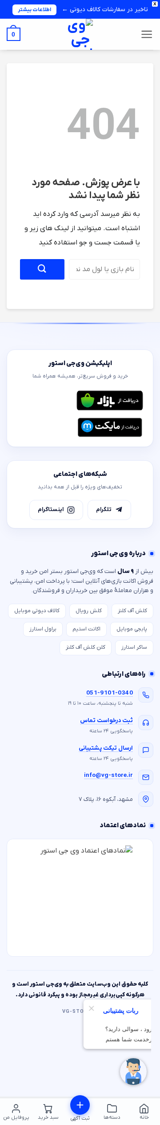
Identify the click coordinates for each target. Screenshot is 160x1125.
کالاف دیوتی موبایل (37, 610)
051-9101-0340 (109, 693)
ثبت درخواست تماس (106, 720)
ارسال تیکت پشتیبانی (106, 748)
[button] (146, 34)
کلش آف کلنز (132, 610)
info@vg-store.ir (108, 775)
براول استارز (42, 629)
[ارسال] (42, 269)
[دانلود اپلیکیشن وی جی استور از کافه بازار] (109, 401)
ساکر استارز (134, 647)
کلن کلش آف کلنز (85, 647)
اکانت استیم (86, 629)
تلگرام (104, 509)
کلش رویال (89, 610)
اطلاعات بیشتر (34, 9)
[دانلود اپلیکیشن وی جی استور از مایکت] (109, 427)
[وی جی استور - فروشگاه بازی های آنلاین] (80, 34)
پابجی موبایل (131, 629)
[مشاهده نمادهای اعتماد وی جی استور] (80, 898)
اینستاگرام (51, 509)
